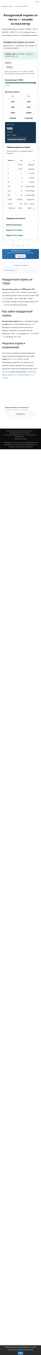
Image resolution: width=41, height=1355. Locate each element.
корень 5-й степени (15, 374)
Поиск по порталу (21, 6)
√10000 (28, 113)
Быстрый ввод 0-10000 (14, 80)
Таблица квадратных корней (18, 147)
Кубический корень (14, 225)
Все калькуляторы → (10, 270)
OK (20, 1353)
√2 (13, 96)
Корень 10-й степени (14, 235)
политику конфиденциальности (21, 1349)
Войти (37, 2)
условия (33, 1347)
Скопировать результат (17, 139)
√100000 (12, 118)
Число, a (8, 63)
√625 (28, 107)
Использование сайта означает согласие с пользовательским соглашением (19, 432)
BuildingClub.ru (7, 6)
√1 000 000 (28, 118)
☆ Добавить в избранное (20, 265)
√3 (28, 96)
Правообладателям (21, 439)
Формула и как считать (16, 218)
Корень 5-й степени (14, 230)
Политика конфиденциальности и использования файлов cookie (19, 436)
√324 (28, 102)
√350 (13, 107)
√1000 (12, 113)
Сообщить (20, 414)
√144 (13, 102)
